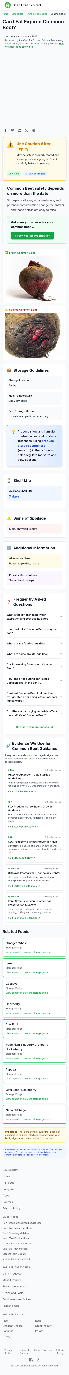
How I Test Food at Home (16, 1238)
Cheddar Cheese (13, 1325)
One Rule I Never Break (15, 1248)
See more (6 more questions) (34, 727)
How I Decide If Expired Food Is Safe (22, 1222)
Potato (39, 1331)
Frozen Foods (11, 1305)
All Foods (8, 1182)
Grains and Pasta (13, 1293)
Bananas (8, 1331)
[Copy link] (34, 130)
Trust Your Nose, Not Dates (17, 1243)
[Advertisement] (34, 89)
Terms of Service (24, 1352)
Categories (9, 1189)
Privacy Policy (8, 1352)
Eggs (38, 1320)
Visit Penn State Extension (24, 918)
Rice (5, 1320)
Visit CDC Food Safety (21, 858)
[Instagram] (38, 1359)
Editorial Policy (11, 1208)
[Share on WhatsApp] (27, 130)
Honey (7, 1336)
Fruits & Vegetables (14, 1286)
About (6, 1195)
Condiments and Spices (17, 1299)
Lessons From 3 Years (14, 1253)
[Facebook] (31, 1359)
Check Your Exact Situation (32, 235)
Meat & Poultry (12, 1280)
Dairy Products (12, 1273)
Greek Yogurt (43, 1325)
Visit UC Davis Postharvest (24, 886)
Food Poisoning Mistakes (16, 1233)
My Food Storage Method (16, 1259)
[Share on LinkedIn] (19, 130)
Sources (8, 1202)
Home (6, 1176)
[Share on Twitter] (12, 130)
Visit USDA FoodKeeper (22, 791)
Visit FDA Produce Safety (23, 826)
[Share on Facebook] (5, 130)
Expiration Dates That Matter (18, 1228)
